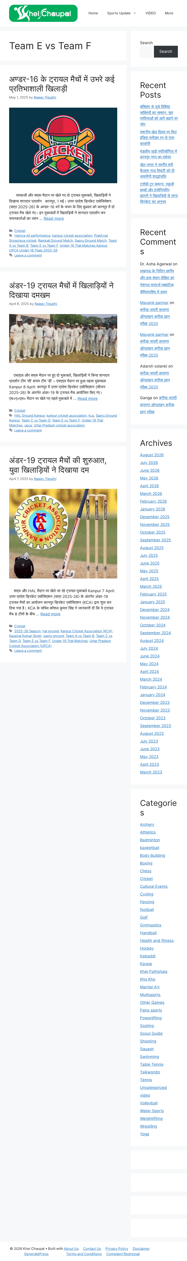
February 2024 (153, 687)
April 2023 (149, 764)
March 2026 (151, 493)
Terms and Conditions (84, 1254)
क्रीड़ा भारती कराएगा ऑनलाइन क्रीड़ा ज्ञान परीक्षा (158, 405)
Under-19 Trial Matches (70, 641)
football (147, 909)
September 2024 (155, 633)
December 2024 (155, 609)
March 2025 (151, 586)
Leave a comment (28, 255)
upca (28, 425)
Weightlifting (151, 1118)
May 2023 (149, 756)
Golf (144, 917)
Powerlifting (151, 1018)
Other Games (152, 1002)
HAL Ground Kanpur (29, 415)
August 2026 (152, 455)
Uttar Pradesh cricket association (59, 425)
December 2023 (155, 702)
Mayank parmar (154, 302)
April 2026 (149, 486)
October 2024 (153, 625)
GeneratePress (36, 1254)
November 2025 (155, 524)
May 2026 (149, 478)
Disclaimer (141, 1248)
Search (146, 43)
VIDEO (150, 13)
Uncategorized (153, 1087)
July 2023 (149, 741)
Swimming (149, 1056)
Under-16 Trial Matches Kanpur (83, 245)
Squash (147, 1049)
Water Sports (152, 1111)
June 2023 (150, 749)
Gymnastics (150, 925)
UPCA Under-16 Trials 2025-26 (33, 250)
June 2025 (149, 563)
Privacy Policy (117, 1248)
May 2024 (149, 664)
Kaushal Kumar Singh (25, 636)
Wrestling (148, 1126)
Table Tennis (152, 1064)
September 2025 (155, 540)
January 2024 (152, 695)
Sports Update (119, 13)
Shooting (148, 1041)
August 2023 (152, 733)
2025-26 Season (27, 631)
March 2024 (151, 679)
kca (91, 415)
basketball (149, 847)
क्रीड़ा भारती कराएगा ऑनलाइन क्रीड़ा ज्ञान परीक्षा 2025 (155, 316)
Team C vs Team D (35, 420)
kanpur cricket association (72, 235)
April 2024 (149, 671)
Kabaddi (148, 956)
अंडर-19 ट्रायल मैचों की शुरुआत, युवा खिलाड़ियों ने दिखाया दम (58, 464)
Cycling (146, 894)
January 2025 (152, 602)
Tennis (146, 1080)
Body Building (152, 855)
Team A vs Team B (80, 636)
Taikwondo (150, 1072)
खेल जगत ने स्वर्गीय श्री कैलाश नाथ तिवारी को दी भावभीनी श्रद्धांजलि (157, 170)
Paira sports (151, 1010)
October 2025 (152, 532)
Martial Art (150, 987)
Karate (146, 964)
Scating (147, 1025)
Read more (54, 218)
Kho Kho (147, 979)
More (169, 13)
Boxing (146, 863)
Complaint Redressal (123, 1254)
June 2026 (150, 470)
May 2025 (149, 571)
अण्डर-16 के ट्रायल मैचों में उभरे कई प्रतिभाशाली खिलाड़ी (61, 83)
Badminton (150, 840)
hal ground (50, 631)
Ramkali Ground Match (55, 240)
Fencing (147, 902)
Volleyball (149, 1103)
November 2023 (155, 710)
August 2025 (152, 548)
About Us (71, 1248)
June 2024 (150, 656)
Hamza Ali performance (32, 235)
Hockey (147, 948)
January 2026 (152, 509)
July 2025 (149, 555)
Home (93, 13)
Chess (145, 871)
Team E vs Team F (44, 245)
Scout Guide (151, 1033)
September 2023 (155, 725)
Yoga (144, 1134)
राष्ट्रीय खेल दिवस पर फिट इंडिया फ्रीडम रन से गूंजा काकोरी (158, 138)
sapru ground (53, 636)
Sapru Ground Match (91, 240)
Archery (147, 824)
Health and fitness (157, 940)
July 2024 (149, 648)
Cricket (19, 231)
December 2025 (154, 517)
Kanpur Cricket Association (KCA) (86, 631)
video (145, 1095)
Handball (148, 933)
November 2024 (155, 617)
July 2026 (149, 462)
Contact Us (92, 1248)
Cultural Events (154, 886)
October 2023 (153, 718)
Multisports (150, 994)
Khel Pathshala (153, 971)
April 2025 (149, 578)
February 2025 (153, 594)
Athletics (148, 832)
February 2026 (153, 501)
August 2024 (152, 640)
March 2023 (151, 772)
